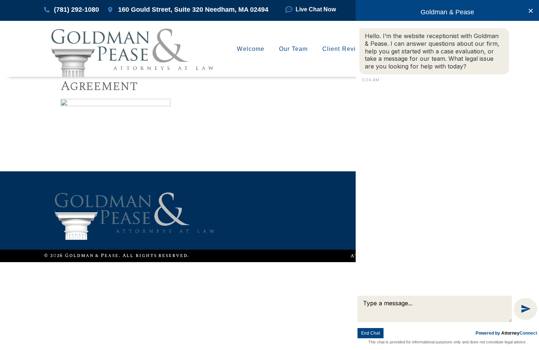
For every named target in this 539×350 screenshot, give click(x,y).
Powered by (506, 333)
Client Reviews (344, 49)
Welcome (250, 49)
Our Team (293, 49)
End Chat (370, 333)
